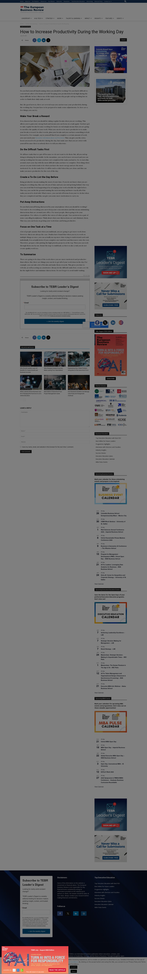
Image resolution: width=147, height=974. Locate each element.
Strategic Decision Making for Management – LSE (111, 642)
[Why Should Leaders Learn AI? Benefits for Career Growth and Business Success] (31, 359)
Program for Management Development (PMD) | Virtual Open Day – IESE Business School (112, 556)
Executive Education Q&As (104, 456)
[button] (125, 1)
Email (26, 303)
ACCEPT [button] (73, 967)
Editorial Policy (98, 1)
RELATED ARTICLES (27, 347)
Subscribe (59, 1)
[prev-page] (21, 399)
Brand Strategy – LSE (108, 649)
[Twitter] (39, 40)
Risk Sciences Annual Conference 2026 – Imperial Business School (112, 531)
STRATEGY (49, 18)
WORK (59, 18)
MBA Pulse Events (102, 462)
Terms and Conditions (70, 962)
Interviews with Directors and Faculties (108, 447)
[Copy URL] (48, 40)
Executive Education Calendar (105, 459)
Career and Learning (31, 24)
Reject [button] (74, 971)
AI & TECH (37, 18)
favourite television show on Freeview (49, 138)
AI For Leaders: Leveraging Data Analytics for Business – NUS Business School (112, 567)
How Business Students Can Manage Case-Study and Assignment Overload (78, 393)
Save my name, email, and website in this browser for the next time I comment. (48, 447)
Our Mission (51, 1)
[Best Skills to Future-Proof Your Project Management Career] (55, 382)
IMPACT (87, 18)
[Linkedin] (44, 40)
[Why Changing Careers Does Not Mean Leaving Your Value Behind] (55, 359)
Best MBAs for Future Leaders (106, 441)
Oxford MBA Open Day (108, 742)
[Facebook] (34, 40)
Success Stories (101, 453)
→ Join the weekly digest (55, 321)
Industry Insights (101, 450)
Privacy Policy (54, 962)
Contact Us (107, 1)
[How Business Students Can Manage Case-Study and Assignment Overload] (79, 382)
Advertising (90, 1)
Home (21, 1)
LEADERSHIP (26, 18)
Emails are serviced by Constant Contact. (60, 315)
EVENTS (119, 18)
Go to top (86, 275)
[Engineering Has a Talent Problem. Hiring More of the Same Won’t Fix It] (79, 359)
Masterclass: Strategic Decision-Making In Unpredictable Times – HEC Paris (114, 657)
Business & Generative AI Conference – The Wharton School (114, 547)
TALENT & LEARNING (73, 18)
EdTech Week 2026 (107, 772)
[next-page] (24, 399)
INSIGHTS (97, 18)
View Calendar (99, 584)
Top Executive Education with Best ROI (108, 438)
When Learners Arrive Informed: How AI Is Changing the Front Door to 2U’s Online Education (30, 393)
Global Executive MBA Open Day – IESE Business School (112, 757)
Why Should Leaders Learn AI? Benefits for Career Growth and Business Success (29, 370)
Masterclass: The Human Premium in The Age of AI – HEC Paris (113, 666)
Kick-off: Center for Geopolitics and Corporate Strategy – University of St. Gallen (113, 577)
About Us (27, 1)
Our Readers (35, 1)
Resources (43, 1)
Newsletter (67, 1)
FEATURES (108, 18)
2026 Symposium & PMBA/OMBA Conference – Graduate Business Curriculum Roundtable (112, 780)
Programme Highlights (103, 444)
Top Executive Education (78, 1)
